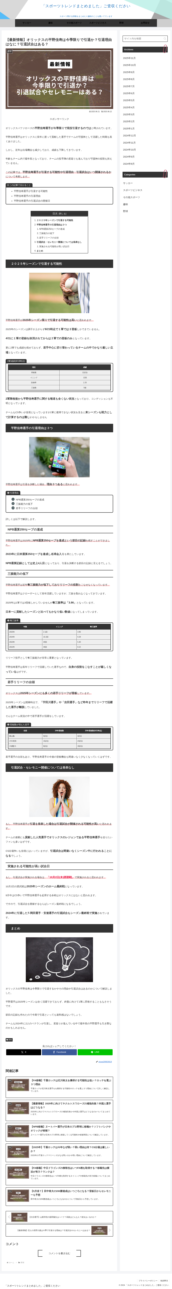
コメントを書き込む (59, 1253)
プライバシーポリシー (148, 1281)
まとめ (40, 250)
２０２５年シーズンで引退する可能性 (55, 220)
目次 (55, 213)
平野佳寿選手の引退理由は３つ (52, 224)
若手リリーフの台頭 (49, 237)
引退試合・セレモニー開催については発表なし (59, 242)
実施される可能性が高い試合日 (54, 246)
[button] (165, 38)
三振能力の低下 (46, 233)
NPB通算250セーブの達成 (52, 229)
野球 (10, 1040)
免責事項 (164, 1281)
